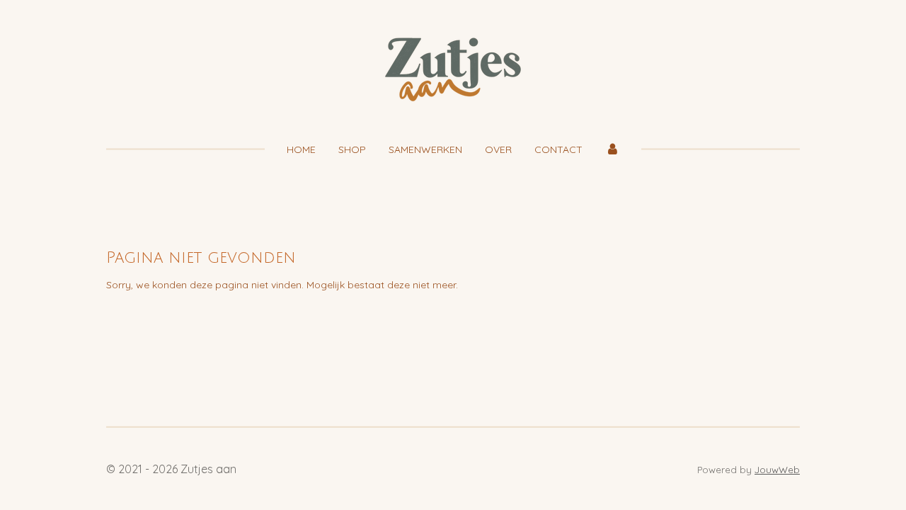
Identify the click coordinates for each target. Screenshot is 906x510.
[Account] (612, 150)
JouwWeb (777, 469)
